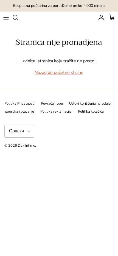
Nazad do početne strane (59, 72)
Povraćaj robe (52, 103)
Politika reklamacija (56, 111)
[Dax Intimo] (59, 17)
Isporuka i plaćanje (19, 111)
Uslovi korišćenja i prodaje (90, 103)
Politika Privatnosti (19, 103)
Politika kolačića (91, 111)
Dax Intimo (26, 145)
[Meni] (6, 18)
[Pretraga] (18, 18)
